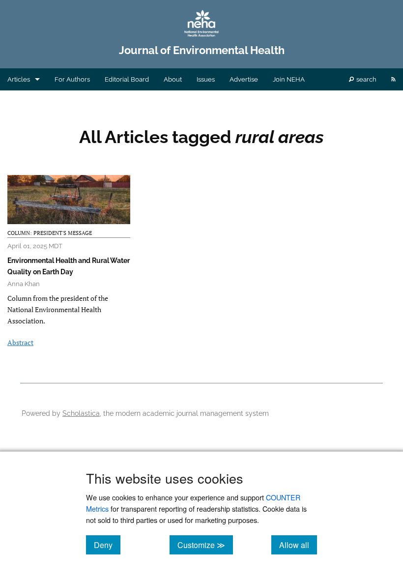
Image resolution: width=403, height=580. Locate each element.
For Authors (72, 79)
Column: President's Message (49, 233)
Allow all (298, 545)
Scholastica (81, 413)
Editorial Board (127, 79)
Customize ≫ (205, 545)
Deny (107, 545)
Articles (18, 79)
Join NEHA (289, 79)
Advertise (244, 79)
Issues (206, 79)
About (173, 79)
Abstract (20, 342)
